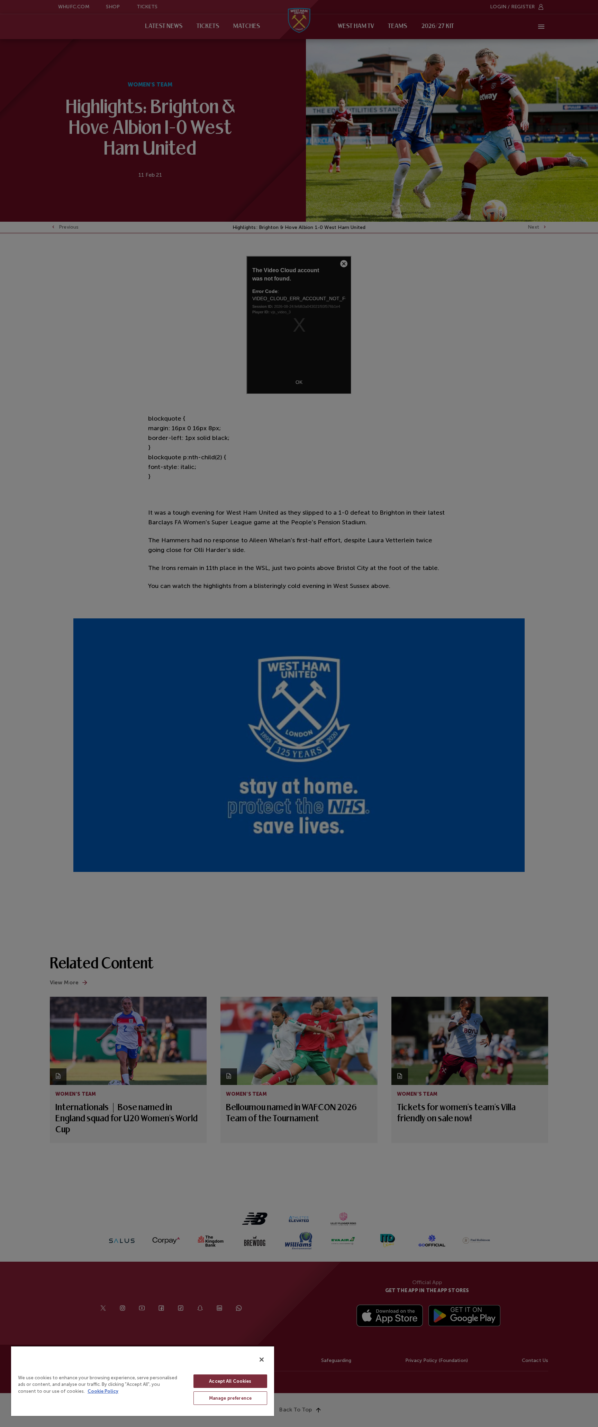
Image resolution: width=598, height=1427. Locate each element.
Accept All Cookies (230, 1381)
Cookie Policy (103, 1391)
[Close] (261, 1359)
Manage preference (230, 1398)
